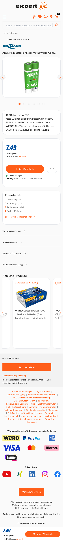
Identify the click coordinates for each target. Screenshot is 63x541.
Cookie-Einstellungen (22, 391)
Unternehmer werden (31, 416)
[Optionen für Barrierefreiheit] (33, 17)
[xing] (19, 474)
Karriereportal (11, 416)
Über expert (31, 422)
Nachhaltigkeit (51, 416)
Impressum (43, 400)
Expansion (49, 419)
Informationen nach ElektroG (42, 394)
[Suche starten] (56, 25)
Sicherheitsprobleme (16, 406)
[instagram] (45, 474)
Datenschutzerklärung (24, 400)
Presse (11, 419)
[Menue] (4, 17)
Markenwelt (53, 410)
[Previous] (3, 77)
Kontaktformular (48, 406)
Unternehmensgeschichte (29, 419)
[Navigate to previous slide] (2, 313)
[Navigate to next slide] (60, 313)
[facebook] (57, 474)
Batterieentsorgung (16, 394)
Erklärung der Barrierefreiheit (20, 403)
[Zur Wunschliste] (40, 17)
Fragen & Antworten (45, 413)
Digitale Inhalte (43, 391)
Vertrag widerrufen (47, 403)
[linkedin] (32, 474)
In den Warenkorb (25, 169)
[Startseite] (5, 33)
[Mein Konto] (46, 17)
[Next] (60, 77)
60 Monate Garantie (35, 410)
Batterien (12, 33)
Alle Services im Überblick (20, 413)
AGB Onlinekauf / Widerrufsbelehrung (31, 397)
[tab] (19, 104)
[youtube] (6, 474)
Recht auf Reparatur (13, 410)
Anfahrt (33, 406)
